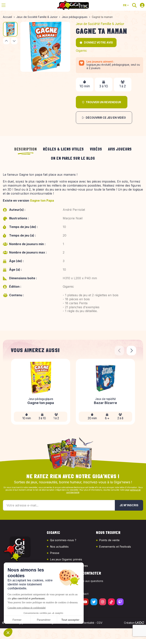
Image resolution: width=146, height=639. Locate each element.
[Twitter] (93, 601)
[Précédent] (6, 41)
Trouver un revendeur (103, 102)
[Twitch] (120, 601)
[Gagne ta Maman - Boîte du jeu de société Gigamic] (45, 47)
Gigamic (81, 50)
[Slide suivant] (131, 350)
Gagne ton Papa (42, 200)
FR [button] (124, 5)
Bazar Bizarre (105, 403)
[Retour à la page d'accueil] (73, 5)
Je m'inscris (129, 505)
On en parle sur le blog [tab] (73, 158)
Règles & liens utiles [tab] (63, 149)
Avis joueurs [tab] (120, 149)
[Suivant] (14, 41)
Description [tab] (25, 149)
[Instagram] (102, 601)
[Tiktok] (111, 601)
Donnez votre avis (98, 42)
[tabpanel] (73, 247)
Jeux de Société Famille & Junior (100, 24)
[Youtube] (85, 601)
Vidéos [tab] (96, 149)
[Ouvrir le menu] (3, 5)
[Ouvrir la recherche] (134, 5)
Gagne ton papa (40, 403)
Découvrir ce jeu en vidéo (106, 117)
